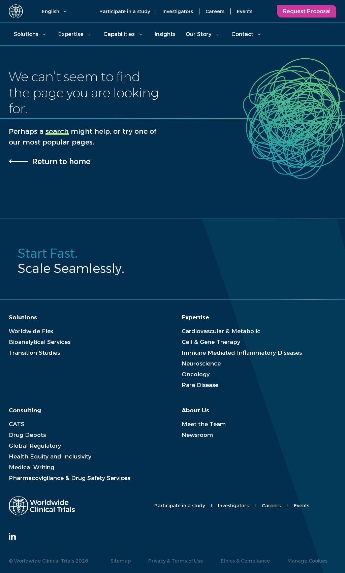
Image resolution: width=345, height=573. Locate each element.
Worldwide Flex (31, 331)
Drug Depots (27, 435)
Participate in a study (124, 11)
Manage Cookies (307, 561)
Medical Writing (31, 467)
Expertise (71, 34)
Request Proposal (307, 11)
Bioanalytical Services (39, 342)
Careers (215, 11)
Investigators (177, 11)
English (50, 11)
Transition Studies (34, 352)
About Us (195, 410)
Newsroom (197, 435)
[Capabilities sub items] (140, 34)
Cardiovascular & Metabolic (221, 331)
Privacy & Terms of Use (175, 561)
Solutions (26, 34)
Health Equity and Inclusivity (50, 456)
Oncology (196, 374)
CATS (17, 424)
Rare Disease (200, 385)
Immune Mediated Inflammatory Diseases (242, 352)
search (57, 131)
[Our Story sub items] (217, 34)
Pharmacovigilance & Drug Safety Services (69, 478)
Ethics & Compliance (245, 561)
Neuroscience (201, 363)
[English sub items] (65, 11)
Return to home (61, 161)
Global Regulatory (35, 445)
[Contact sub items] (259, 34)
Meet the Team (204, 424)
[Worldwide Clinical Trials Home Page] (16, 11)
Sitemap (121, 561)
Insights (165, 34)
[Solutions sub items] (44, 34)
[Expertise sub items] (89, 34)
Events (244, 11)
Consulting (25, 410)
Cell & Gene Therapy (211, 342)
